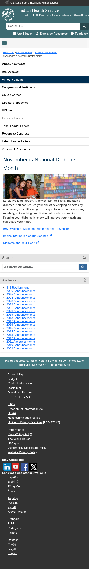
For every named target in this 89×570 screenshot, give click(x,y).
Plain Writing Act (18, 434)
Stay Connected (13, 459)
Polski (11, 523)
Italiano (12, 532)
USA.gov (13, 443)
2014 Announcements (20, 331)
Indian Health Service (39, 10)
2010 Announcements (20, 344)
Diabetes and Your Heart (19, 242)
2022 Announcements (20, 304)
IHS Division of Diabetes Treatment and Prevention (36, 228)
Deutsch (13, 539)
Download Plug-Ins (20, 392)
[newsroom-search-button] (83, 267)
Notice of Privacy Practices (25, 422)
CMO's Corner (11, 94)
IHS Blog (7, 110)
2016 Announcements (20, 324)
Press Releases (12, 118)
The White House (19, 438)
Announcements (13, 63)
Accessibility (15, 374)
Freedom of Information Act (25, 408)
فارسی (12, 549)
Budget (12, 379)
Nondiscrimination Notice (24, 417)
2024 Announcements (20, 297)
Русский (13, 502)
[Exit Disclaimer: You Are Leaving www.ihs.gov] (50, 235)
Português (14, 528)
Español (13, 477)
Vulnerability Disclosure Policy (27, 447)
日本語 (12, 544)
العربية (12, 507)
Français (13, 519)
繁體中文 (13, 481)
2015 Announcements (20, 328)
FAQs (11, 404)
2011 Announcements (20, 341)
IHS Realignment (17, 287)
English (12, 553)
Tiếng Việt (14, 486)
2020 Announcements (20, 311)
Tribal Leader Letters (15, 125)
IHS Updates (10, 71)
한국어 (12, 490)
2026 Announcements (20, 290)
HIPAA (12, 413)
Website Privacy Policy (22, 452)
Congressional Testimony (18, 87)
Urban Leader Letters (16, 141)
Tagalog (13, 498)
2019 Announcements (20, 314)
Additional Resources (16, 149)
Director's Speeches (15, 102)
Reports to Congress (15, 133)
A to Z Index (24, 33)
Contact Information (21, 383)
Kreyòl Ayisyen (17, 511)
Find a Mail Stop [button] (59, 364)
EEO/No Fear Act (19, 397)
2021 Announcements (20, 307)
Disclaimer (14, 388)
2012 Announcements (20, 338)
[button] (85, 26)
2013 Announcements (20, 334)
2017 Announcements (20, 321)
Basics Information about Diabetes (25, 235)
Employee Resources (54, 33)
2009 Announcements (20, 348)
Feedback (81, 33)
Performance (16, 429)
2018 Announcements (20, 318)
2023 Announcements (20, 301)
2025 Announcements (20, 294)
